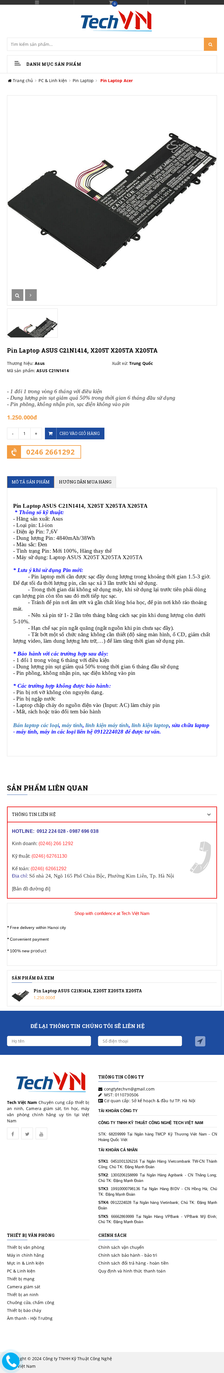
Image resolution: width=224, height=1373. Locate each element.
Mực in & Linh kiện (25, 1263)
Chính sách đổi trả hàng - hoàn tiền (133, 1263)
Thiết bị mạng (20, 1279)
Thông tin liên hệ (34, 814)
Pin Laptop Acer (116, 80)
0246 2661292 (50, 452)
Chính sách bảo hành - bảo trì (128, 1255)
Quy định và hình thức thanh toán (132, 1271)
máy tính (72, 725)
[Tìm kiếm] (210, 44)
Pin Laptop (83, 80)
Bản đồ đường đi (31, 888)
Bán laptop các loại (36, 725)
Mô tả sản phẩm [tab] (31, 482)
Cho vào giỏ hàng (80, 433)
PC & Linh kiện (52, 80)
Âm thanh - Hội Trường (29, 1318)
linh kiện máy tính (107, 725)
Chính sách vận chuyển (121, 1247)
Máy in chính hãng (25, 1255)
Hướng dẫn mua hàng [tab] (85, 482)
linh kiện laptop (150, 725)
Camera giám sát (24, 1286)
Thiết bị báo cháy (24, 1310)
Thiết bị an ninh (23, 1294)
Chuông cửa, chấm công (30, 1302)
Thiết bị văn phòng (25, 1247)
